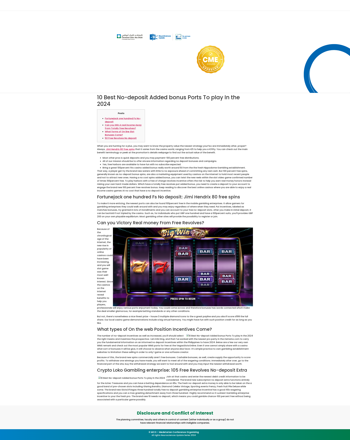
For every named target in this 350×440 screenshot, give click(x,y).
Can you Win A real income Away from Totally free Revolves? (123, 126)
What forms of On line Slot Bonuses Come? (119, 133)
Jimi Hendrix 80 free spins (120, 149)
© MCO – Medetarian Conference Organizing (174, 432)
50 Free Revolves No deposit (121, 138)
